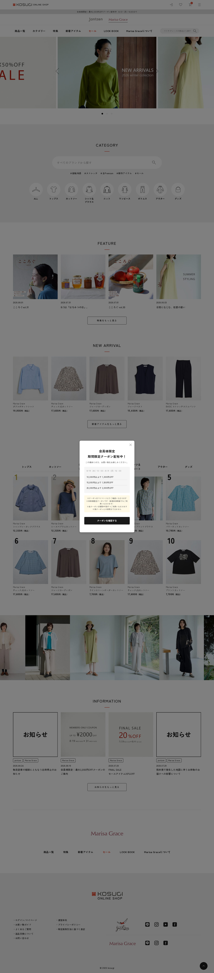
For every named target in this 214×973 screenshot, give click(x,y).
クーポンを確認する (107, 520)
